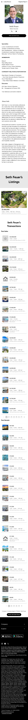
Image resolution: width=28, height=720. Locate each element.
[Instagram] (2, 643)
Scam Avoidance (16, 648)
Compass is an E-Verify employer (14, 650)
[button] (2, 1)
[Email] (16, 31)
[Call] (12, 31)
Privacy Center (8, 648)
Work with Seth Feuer (14, 35)
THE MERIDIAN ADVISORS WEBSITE (11, 91)
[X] (8, 643)
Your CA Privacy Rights (11, 653)
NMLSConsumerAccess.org (7, 711)
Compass (4, 611)
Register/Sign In (23, 1)
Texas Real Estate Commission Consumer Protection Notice (12, 699)
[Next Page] (24, 417)
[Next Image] (25, 199)
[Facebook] (5, 643)
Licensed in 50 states (7, 713)
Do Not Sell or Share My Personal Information (11, 647)
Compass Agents (11, 611)
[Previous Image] (3, 199)
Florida (18, 611)
